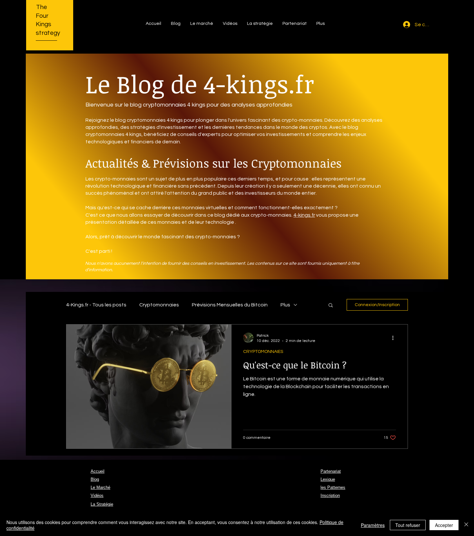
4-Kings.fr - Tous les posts (96, 304)
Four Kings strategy (48, 24)
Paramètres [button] (373, 525)
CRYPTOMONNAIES (263, 351)
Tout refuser (407, 525)
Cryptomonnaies (159, 304)
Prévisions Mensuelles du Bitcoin (230, 304)
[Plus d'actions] (395, 338)
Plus (285, 304)
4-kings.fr (304, 215)
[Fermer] (466, 525)
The (41, 7)
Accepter (444, 525)
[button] (331, 305)
